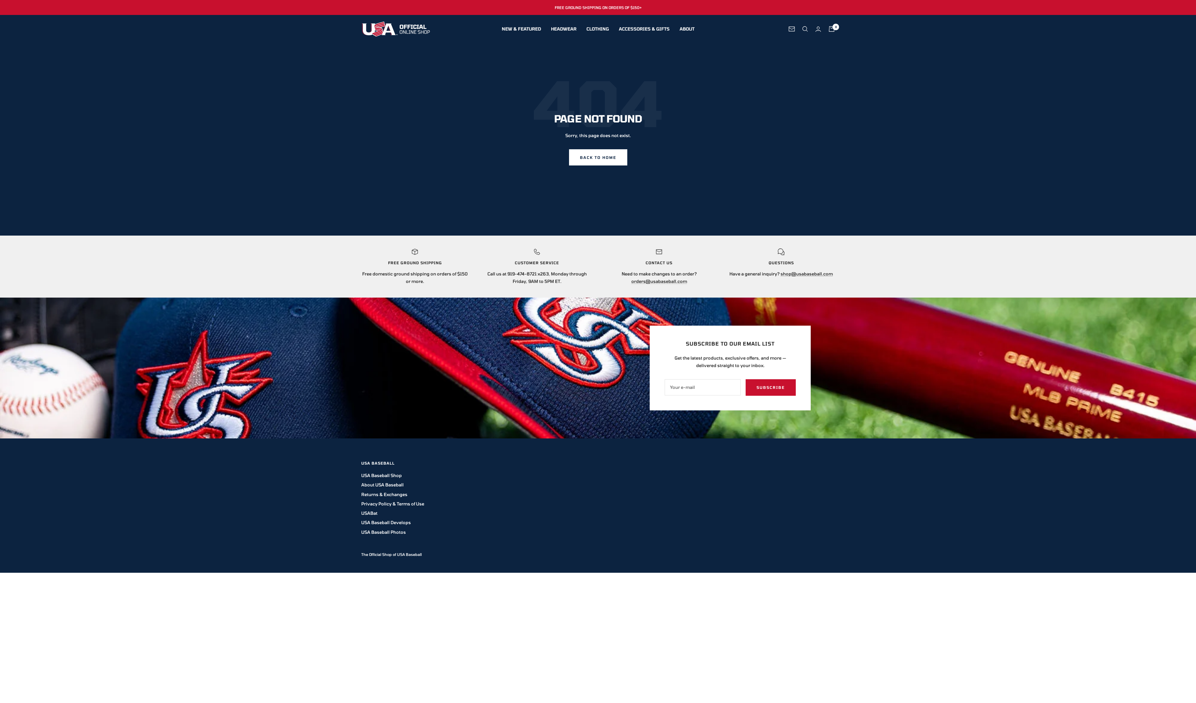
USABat (369, 513)
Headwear (564, 28)
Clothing (597, 28)
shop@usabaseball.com (807, 273)
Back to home (598, 157)
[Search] (805, 29)
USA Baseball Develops (386, 522)
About (687, 28)
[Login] (818, 29)
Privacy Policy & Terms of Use (392, 503)
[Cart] (831, 29)
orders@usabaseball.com (659, 281)
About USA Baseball (382, 484)
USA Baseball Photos (383, 532)
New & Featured (521, 28)
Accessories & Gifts (644, 28)
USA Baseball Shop (381, 475)
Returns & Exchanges (384, 494)
